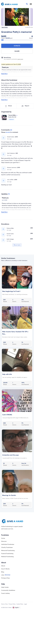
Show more (17, 245)
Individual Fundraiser (7, 544)
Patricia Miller (10, 228)
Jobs (2, 575)
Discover (4, 541)
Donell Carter (10, 233)
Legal (25, 604)
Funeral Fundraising (7, 553)
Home (3, 538)
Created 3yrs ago (29, 27)
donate (8, 132)
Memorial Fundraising (8, 550)
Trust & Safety (5, 593)
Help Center (5, 587)
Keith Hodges (10, 239)
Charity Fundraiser (7, 547)
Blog (2, 572)
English (17, 607)
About (3, 566)
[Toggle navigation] (31, 4)
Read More (4, 73)
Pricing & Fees (5, 578)
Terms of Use (4, 604)
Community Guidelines (8, 590)
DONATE (17, 46)
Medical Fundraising (7, 556)
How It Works (5, 569)
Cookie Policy (19, 604)
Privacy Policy (12, 604)
